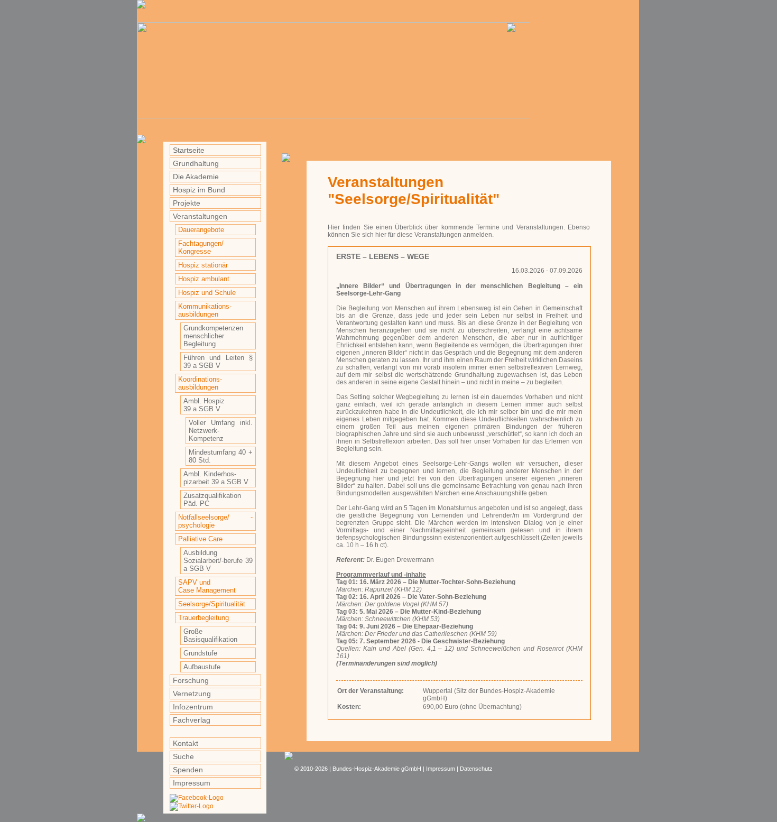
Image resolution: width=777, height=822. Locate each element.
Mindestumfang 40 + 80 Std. (221, 456)
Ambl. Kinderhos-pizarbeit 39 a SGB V (215, 478)
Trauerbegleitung (203, 618)
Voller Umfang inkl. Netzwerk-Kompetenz (221, 430)
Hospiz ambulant (203, 279)
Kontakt (185, 743)
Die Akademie (196, 176)
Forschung (191, 680)
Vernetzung (192, 693)
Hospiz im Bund (199, 190)
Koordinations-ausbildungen (200, 383)
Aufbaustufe (201, 667)
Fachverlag (191, 720)
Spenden (188, 769)
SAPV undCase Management (207, 586)
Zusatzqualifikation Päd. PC (212, 499)
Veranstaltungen (200, 216)
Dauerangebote (201, 230)
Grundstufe (200, 653)
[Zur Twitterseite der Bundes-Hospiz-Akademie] (192, 806)
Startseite (189, 150)
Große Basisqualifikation (210, 635)
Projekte (186, 203)
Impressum (191, 783)
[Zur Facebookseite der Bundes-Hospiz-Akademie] (197, 797)
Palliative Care (200, 539)
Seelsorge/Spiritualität (211, 604)
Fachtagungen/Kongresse (201, 247)
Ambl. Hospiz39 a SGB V (204, 405)
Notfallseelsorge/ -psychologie (215, 521)
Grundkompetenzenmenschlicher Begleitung (213, 336)
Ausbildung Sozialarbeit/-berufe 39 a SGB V (218, 560)
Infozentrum (193, 707)
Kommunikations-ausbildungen (205, 310)
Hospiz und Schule (207, 293)
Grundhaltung (196, 163)
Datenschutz (476, 768)
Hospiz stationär (203, 265)
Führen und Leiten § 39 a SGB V (218, 362)
